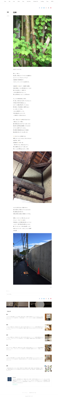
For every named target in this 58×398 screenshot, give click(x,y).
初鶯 (21, 220)
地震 (18, 86)
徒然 (18, 142)
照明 (20, 119)
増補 (7, 355)
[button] (5, 1)
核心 (7, 314)
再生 (14, 136)
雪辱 (7, 365)
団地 (7, 324)
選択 (7, 345)
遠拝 (7, 334)
